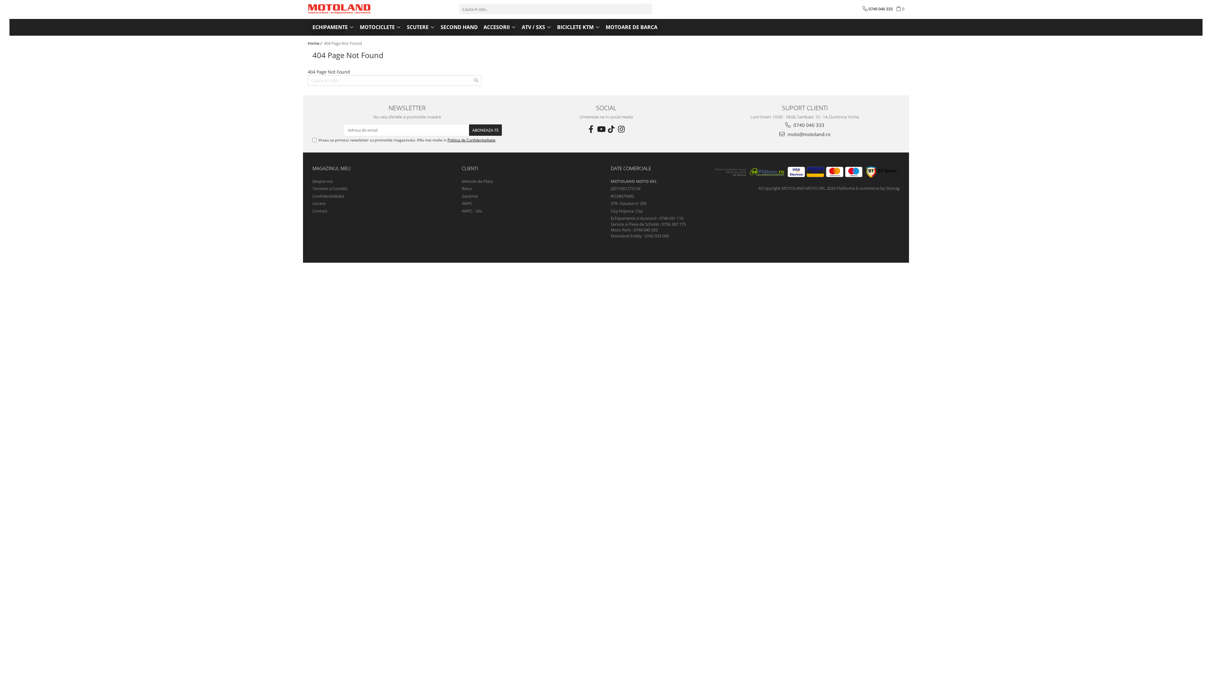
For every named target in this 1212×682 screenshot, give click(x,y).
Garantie (470, 196)
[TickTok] (611, 129)
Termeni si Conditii (329, 188)
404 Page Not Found (343, 43)
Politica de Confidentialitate (472, 140)
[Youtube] (601, 129)
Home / (315, 43)
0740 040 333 (808, 125)
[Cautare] (646, 9)
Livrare (318, 203)
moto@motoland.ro (808, 134)
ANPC (467, 203)
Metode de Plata (477, 181)
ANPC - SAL (472, 211)
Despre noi (322, 181)
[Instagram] (621, 129)
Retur (467, 188)
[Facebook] (591, 129)
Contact (319, 211)
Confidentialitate (328, 196)
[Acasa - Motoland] (339, 9)
